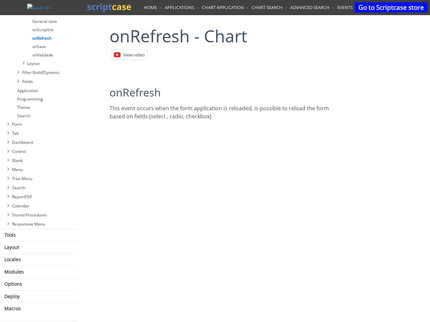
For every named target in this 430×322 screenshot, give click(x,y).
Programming (30, 99)
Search (23, 116)
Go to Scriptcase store (391, 7)
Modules (14, 272)
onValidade (42, 55)
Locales (12, 259)
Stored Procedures (29, 215)
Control (19, 151)
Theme (23, 107)
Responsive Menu (28, 224)
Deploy (12, 296)
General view (44, 21)
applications (179, 7)
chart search (267, 7)
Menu (17, 169)
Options (13, 284)
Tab (15, 133)
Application (27, 90)
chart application (223, 7)
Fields (27, 81)
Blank (17, 160)
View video (134, 55)
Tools (10, 235)
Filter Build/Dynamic (41, 72)
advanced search (310, 7)
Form (17, 124)
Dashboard (22, 142)
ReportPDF (22, 197)
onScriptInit (42, 30)
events (345, 7)
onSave (39, 46)
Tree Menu (22, 179)
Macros (12, 308)
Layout (33, 63)
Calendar (20, 206)
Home (150, 7)
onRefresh (41, 38)
